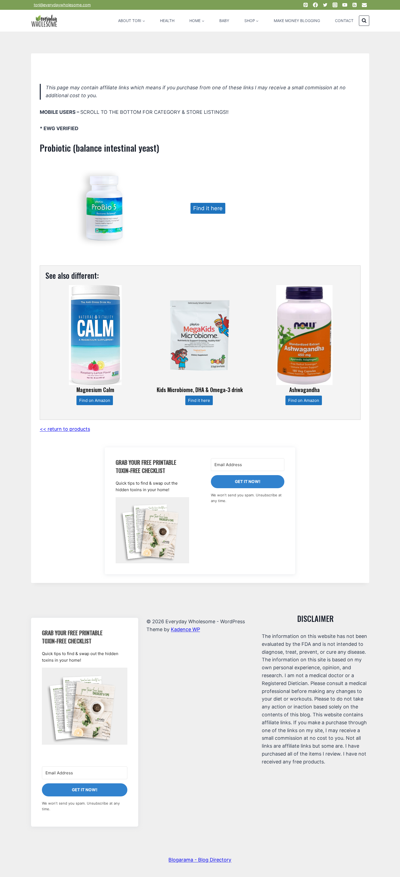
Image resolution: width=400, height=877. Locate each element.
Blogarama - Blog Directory (199, 860)
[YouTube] (345, 5)
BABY (224, 20)
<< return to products (65, 429)
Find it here (208, 208)
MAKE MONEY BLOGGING (297, 20)
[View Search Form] (364, 21)
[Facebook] (315, 5)
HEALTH (167, 20)
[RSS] (354, 5)
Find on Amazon (94, 400)
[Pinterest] (305, 5)
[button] (152, 530)
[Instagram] (335, 5)
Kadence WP (185, 629)
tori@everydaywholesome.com (62, 4)
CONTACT (344, 20)
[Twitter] (325, 5)
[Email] (364, 5)
